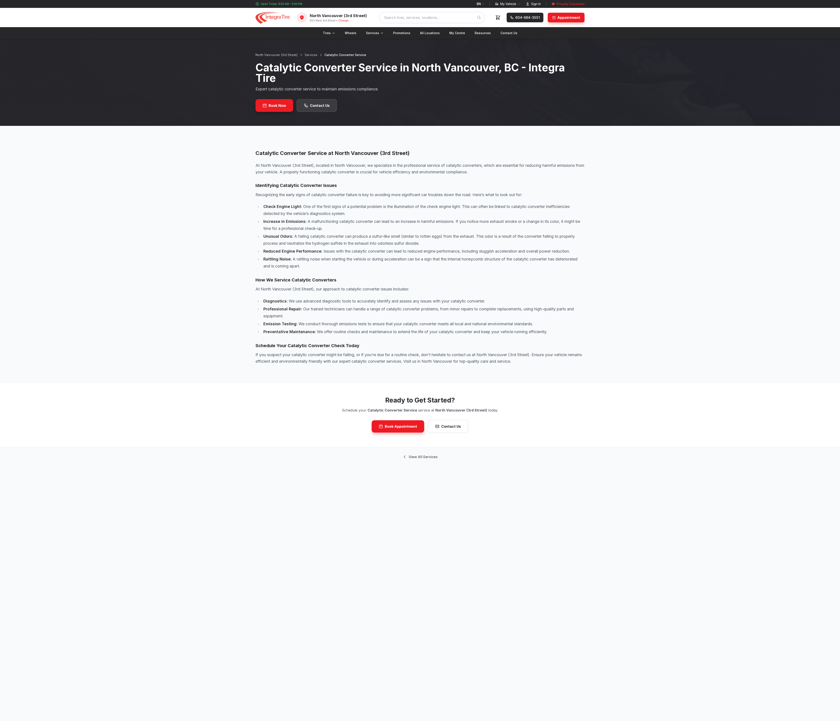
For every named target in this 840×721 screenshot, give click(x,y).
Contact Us (508, 33)
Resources (483, 33)
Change (343, 20)
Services (372, 33)
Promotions (401, 33)
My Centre (457, 33)
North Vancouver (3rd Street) (277, 55)
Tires (327, 33)
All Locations (430, 33)
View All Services (423, 457)
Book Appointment (401, 426)
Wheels (350, 33)
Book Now (277, 105)
